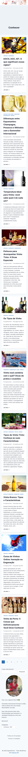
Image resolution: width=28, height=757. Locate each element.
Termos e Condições (14, 738)
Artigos (5, 55)
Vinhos (12, 115)
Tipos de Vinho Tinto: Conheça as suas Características (14, 438)
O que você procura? (8, 669)
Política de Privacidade (14, 736)
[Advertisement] (14, 12)
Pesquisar (22, 671)
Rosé (18, 369)
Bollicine (10, 114)
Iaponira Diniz (8, 68)
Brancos (10, 494)
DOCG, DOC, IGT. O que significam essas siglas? (13, 62)
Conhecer (11, 55)
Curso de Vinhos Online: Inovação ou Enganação (13, 559)
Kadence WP (15, 752)
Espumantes (6, 115)
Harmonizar (18, 248)
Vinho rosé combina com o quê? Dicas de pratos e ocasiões (13, 376)
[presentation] (14, 45)
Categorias (5, 725)
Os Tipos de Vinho (12, 318)
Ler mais (6, 89)
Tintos (16, 431)
